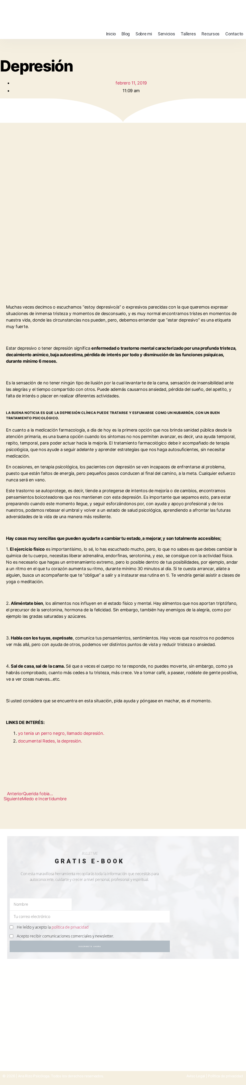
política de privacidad (70, 927)
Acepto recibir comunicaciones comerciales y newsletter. (65, 936)
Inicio (111, 33)
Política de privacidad (225, 1076)
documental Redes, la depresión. (50, 740)
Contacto (234, 33)
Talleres (188, 33)
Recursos (211, 33)
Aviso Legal (195, 1076)
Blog (126, 33)
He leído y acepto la (53, 927)
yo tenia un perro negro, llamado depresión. (61, 733)
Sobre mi (143, 33)
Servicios (166, 33)
